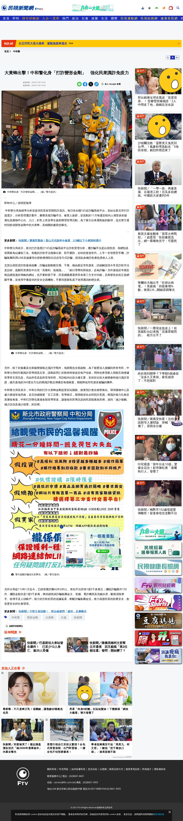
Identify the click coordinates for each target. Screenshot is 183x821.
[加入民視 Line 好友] (91, 547)
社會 (85, 18)
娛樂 (95, 18)
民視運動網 (129, 18)
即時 (16, 18)
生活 (104, 18)
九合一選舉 (50, 18)
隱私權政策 (159, 814)
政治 (75, 18)
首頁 (6, 18)
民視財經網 (149, 18)
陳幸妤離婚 (30, 18)
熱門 (65, 18)
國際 (114, 18)
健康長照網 (169, 18)
